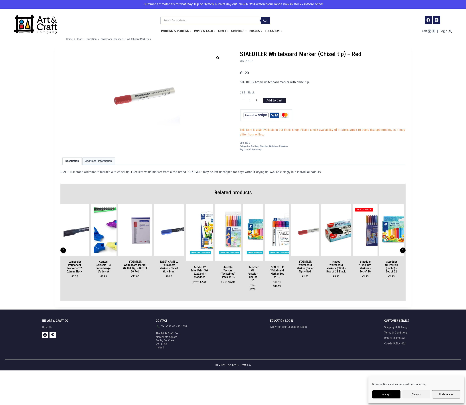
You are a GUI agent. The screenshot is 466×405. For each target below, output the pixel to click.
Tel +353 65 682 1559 (174, 326)
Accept (386, 394)
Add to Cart (274, 100)
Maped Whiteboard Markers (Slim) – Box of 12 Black (336, 266)
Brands (254, 31)
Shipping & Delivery (396, 327)
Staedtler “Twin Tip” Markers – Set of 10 (365, 266)
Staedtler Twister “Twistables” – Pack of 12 (227, 272)
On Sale (247, 61)
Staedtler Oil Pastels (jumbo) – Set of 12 (391, 266)
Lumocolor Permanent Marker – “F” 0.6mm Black (74, 266)
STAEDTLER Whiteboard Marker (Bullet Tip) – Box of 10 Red (135, 266)
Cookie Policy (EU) (395, 343)
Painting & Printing (175, 31)
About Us (47, 327)
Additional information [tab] (98, 161)
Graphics (237, 31)
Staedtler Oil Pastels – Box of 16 (253, 274)
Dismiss (416, 394)
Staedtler (264, 146)
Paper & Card (203, 31)
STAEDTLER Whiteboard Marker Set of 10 (277, 272)
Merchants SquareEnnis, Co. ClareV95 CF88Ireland (167, 340)
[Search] (265, 20)
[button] (218, 58)
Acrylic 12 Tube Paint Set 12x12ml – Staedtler (199, 272)
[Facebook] (428, 20)
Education (272, 31)
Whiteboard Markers (278, 146)
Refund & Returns (394, 338)
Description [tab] (72, 161)
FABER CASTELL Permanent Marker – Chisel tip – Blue (169, 266)
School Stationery (253, 149)
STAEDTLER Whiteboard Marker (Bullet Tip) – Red (305, 266)
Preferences (446, 394)
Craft (222, 31)
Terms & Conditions (395, 332)
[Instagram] (436, 20)
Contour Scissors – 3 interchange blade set (103, 266)
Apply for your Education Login (288, 326)
